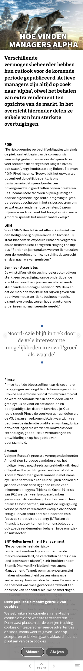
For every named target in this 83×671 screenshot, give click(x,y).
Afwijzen (57, 652)
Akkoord (33, 652)
